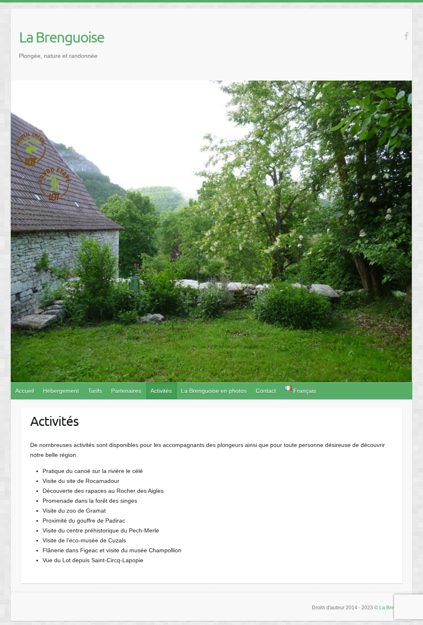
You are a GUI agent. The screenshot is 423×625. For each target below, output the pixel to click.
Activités (161, 390)
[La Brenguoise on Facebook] (406, 36)
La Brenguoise (61, 36)
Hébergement (61, 390)
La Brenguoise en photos (214, 390)
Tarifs (95, 390)
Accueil (24, 390)
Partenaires (126, 390)
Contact (266, 390)
